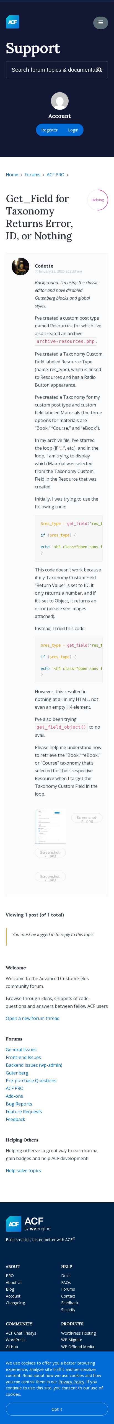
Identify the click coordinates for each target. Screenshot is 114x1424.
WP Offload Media (77, 1346)
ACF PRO (55, 175)
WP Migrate (71, 1339)
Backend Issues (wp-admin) (34, 1065)
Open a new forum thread (32, 1018)
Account (13, 1296)
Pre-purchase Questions (31, 1081)
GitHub (12, 1346)
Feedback (15, 1119)
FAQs (66, 1282)
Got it (56, 1409)
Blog (10, 1289)
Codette (44, 266)
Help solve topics (23, 1170)
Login (73, 130)
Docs (66, 1275)
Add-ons (14, 1096)
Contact (68, 1296)
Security (68, 1309)
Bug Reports (19, 1104)
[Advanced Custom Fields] (12, 22)
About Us (14, 1282)
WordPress (15, 1339)
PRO (10, 1275)
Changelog (15, 1302)
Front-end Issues (23, 1057)
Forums (32, 175)
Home (12, 175)
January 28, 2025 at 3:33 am (60, 271)
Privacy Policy (71, 1381)
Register (49, 130)
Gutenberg (17, 1073)
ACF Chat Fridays (21, 1333)
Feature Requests (24, 1112)
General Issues (21, 1050)
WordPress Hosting (78, 1333)
